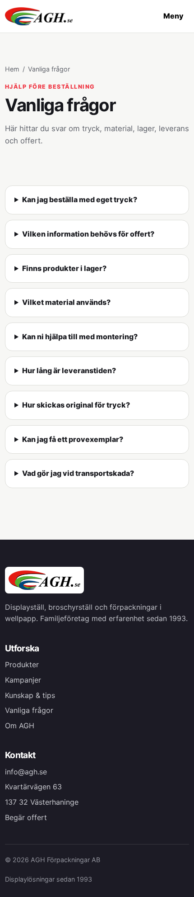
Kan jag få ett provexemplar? (72, 439)
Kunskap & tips (30, 695)
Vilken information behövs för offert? (88, 233)
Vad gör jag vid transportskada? (78, 473)
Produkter (22, 664)
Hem (12, 69)
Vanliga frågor (29, 710)
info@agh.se (26, 771)
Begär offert (26, 817)
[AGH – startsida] (39, 16)
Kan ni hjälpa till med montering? (80, 336)
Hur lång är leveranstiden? (69, 370)
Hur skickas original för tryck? (76, 404)
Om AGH (19, 725)
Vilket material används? (66, 302)
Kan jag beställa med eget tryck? (79, 199)
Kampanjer (23, 679)
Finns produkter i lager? (64, 268)
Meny (173, 15)
